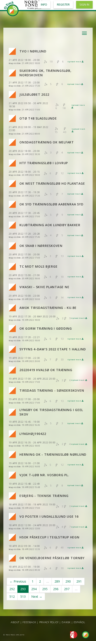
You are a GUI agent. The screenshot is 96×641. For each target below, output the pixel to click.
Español (79, 622)
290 (68, 581)
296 (55, 589)
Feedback (29, 622)
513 (23, 596)
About (15, 622)
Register (63, 4)
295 (45, 589)
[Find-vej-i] (83, 634)
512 (12, 596)
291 (79, 581)
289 (57, 581)
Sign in (84, 4)
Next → (36, 596)
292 (12, 589)
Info (44, 4)
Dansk (66, 622)
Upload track (74, 61)
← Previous (18, 581)
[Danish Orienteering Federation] (72, 634)
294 (34, 589)
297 (66, 589)
